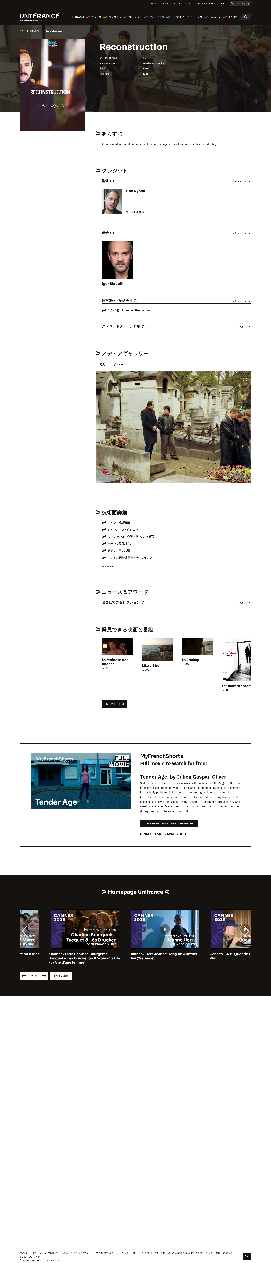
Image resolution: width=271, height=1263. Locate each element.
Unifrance (215, 17)
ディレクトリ (156, 17)
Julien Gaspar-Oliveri (202, 776)
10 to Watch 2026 (204, 3)
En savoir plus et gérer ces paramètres (39, 1260)
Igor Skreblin (113, 284)
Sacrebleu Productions (154, 63)
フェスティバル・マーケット (125, 17)
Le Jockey (190, 660)
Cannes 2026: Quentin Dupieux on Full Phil (213, 956)
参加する (233, 17)
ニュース (96, 17)
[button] (244, 379)
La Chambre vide (236, 686)
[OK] (247, 1256)
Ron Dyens (148, 58)
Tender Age (153, 776)
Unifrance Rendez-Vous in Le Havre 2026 (170, 3)
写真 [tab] (102, 364)
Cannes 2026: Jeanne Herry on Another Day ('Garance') (134, 956)
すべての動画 (60, 975)
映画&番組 (78, 17)
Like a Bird (151, 665)
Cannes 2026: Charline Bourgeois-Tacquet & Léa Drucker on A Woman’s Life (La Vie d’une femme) (55, 958)
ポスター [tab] (118, 364)
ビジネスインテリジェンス (187, 17)
